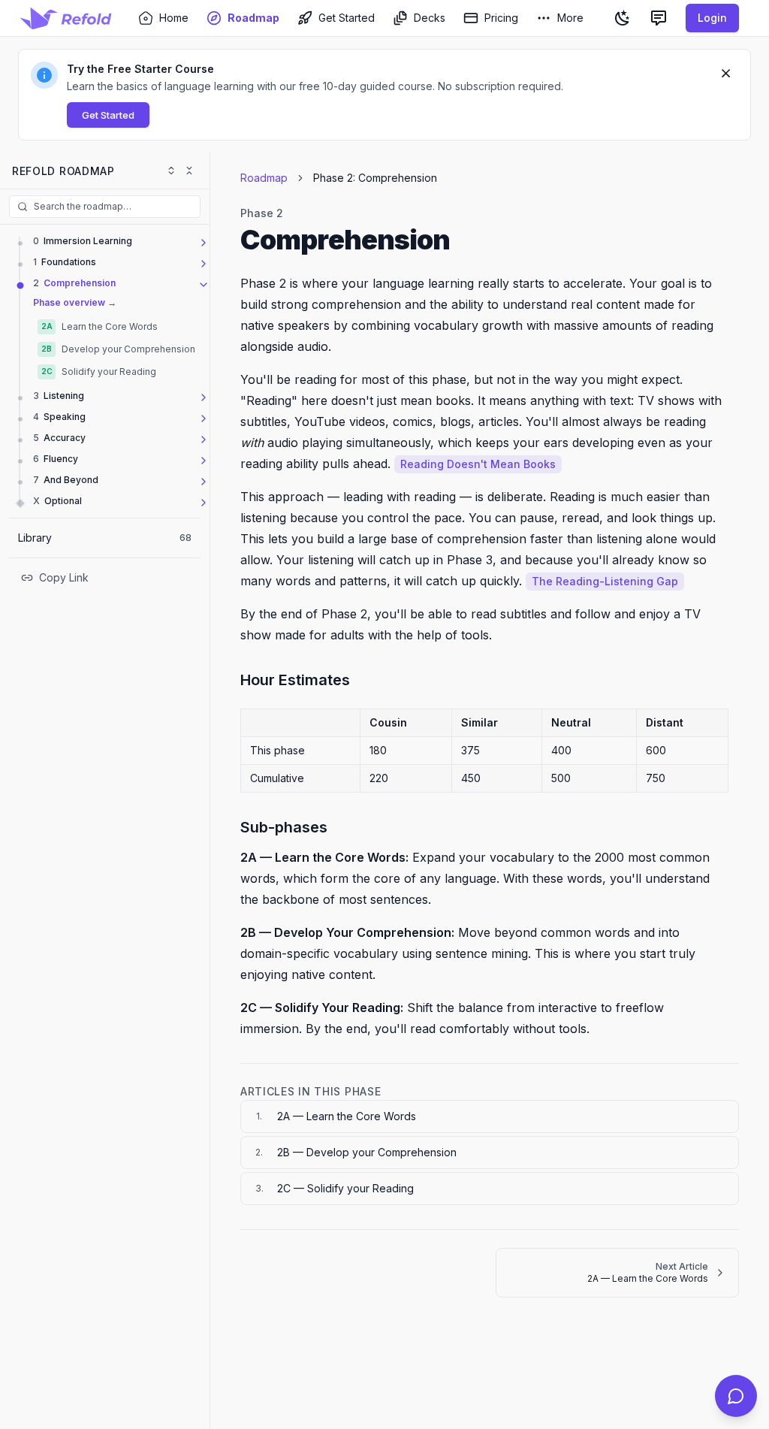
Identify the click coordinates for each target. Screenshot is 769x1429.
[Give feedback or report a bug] (659, 18)
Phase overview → (74, 302)
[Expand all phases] (171, 170)
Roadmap (264, 177)
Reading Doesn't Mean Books (478, 464)
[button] (384, 94)
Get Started (108, 115)
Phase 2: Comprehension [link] (375, 177)
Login (712, 17)
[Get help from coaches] (736, 1396)
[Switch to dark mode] (623, 18)
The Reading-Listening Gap (605, 581)
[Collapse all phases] (189, 170)
